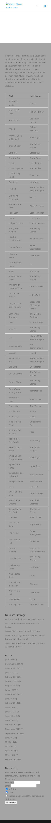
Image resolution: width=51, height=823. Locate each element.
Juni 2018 (9, 698)
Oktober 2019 (11, 681)
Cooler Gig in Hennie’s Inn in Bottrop (22, 631)
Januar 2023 (10, 672)
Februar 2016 (11, 724)
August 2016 (11, 716)
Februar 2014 (11, 759)
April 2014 (10, 750)
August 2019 (11, 685)
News (11, 792)
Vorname (9, 782)
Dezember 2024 (12, 664)
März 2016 (10, 720)
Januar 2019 (10, 690)
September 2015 (13, 733)
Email (8, 785)
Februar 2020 (11, 677)
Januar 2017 (10, 711)
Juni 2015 (9, 737)
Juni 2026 (9, 659)
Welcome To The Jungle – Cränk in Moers (24, 619)
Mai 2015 (9, 742)
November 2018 (12, 694)
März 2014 (10, 755)
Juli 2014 (9, 746)
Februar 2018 (11, 703)
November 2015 (12, 729)
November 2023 (12, 668)
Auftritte (12, 789)
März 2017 (10, 707)
